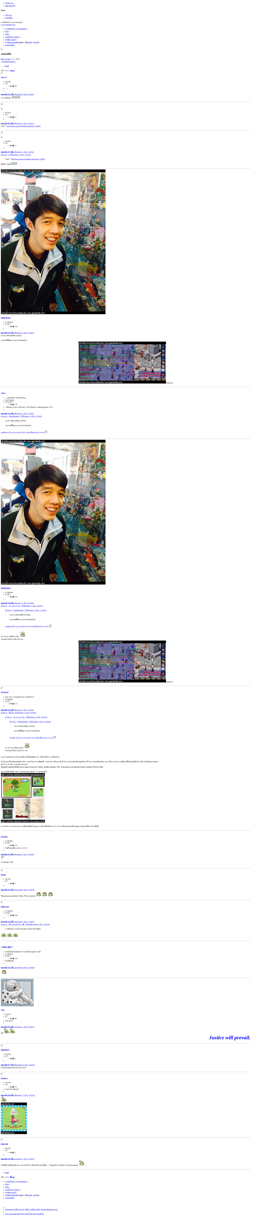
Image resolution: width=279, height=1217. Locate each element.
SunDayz (4, 1078)
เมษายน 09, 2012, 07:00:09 (17, 968)
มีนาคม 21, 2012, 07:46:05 (17, 603)
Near (3, 1010)
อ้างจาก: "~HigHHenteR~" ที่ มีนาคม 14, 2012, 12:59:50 (21, 416)
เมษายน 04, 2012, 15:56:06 (17, 890)
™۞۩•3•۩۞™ (7, 947)
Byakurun (5, 692)
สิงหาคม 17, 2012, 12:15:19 (18, 1095)
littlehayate (5, 907)
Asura (3, 393)
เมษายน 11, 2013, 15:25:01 (17, 1159)
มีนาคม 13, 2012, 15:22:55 (17, 123)
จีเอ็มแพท (28, 42)
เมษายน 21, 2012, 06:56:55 (17, 1027)
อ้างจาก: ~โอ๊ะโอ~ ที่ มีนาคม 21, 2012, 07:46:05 (18, 713)
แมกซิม (36, 42)
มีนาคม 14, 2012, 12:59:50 (17, 333)
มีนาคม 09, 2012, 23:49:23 (17, 94)
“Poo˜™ (4, 77)
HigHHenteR (5, 318)
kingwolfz (4, 1144)
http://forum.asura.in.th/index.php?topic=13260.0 (24, 126)
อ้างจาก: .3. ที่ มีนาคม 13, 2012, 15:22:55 (16, 155)
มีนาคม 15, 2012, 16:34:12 (17, 414)
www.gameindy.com (8, 25)
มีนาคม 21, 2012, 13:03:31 (17, 710)
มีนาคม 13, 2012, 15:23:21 (17, 152)
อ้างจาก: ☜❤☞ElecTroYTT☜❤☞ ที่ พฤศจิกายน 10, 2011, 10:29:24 (25, 924)
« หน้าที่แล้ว (5, 62)
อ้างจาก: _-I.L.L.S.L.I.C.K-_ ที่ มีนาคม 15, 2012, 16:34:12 (22, 606)
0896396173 (5, 1050)
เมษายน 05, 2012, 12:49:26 (17, 922)
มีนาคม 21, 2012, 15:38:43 (17, 854)
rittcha (3, 875)
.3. (2, 108)
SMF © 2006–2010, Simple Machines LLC (41, 1209)
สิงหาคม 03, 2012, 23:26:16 (18, 1065)
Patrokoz (4, 837)
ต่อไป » (13, 62)
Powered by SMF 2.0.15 (14, 1209)
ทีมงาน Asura (6, 59)
